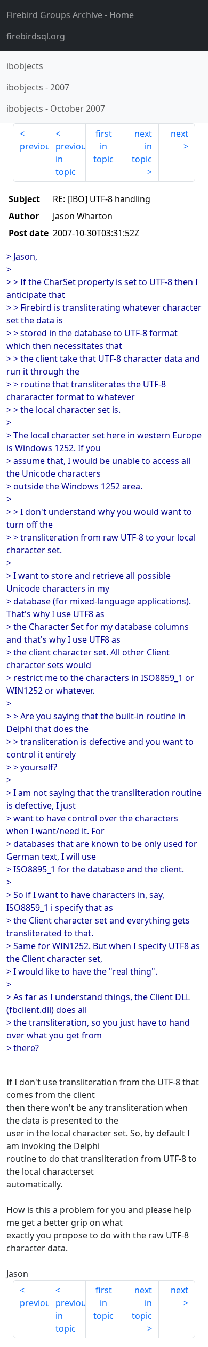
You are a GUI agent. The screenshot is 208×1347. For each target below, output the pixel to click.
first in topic (103, 146)
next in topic (142, 146)
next (179, 133)
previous (34, 146)
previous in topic (70, 159)
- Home (70, 15)
